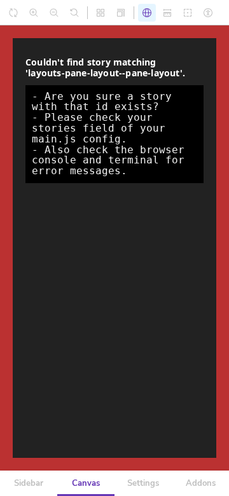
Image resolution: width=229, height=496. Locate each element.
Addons (201, 483)
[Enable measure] (167, 13)
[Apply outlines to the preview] (188, 13)
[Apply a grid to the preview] (100, 13)
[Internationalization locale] (147, 13)
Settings (143, 483)
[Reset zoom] (74, 13)
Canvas (86, 483)
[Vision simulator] (208, 13)
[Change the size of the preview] (121, 13)
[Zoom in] (34, 13)
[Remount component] (13, 13)
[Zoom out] (54, 13)
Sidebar (28, 483)
